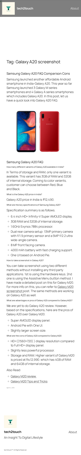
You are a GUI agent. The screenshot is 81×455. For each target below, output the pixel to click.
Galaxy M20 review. (23, 376)
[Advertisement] (40, 39)
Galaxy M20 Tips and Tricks (29, 381)
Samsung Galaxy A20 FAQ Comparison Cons (38, 73)
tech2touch (25, 8)
